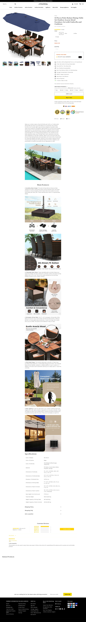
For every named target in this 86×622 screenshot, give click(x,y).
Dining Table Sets (34, 610)
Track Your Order (10, 609)
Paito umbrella (34, 607)
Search (7, 603)
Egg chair (33, 605)
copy (80, 57)
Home (10, 7)
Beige (56, 33)
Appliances (48, 7)
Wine (66, 33)
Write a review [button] (66, 529)
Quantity (57, 46)
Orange (57, 36)
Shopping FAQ (29, 510)
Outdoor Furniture (18, 7)
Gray (70, 33)
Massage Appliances (64, 7)
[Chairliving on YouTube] (60, 609)
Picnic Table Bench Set (36, 612)
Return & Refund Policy (23, 609)
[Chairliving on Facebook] (58, 609)
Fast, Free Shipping (47, 610)
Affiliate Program (22, 610)
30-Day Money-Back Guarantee (47, 607)
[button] (58, 29)
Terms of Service (10, 614)
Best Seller (33, 603)
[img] (12, 538)
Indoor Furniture (28, 7)
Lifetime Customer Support (49, 611)
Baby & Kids (55, 7)
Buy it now (69, 97)
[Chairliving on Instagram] (56, 609)
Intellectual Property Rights (10, 611)
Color (56, 31)
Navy (61, 33)
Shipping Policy (29, 507)
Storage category (34, 609)
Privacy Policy (21, 607)
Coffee (75, 33)
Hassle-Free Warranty (48, 605)
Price (56, 40)
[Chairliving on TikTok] (64, 609)
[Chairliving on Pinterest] (62, 609)
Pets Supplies (74, 7)
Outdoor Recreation (39, 7)
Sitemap (20, 612)
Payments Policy (22, 603)
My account (33, 614)
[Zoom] (26, 36)
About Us (8, 605)
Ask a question (29, 514)
